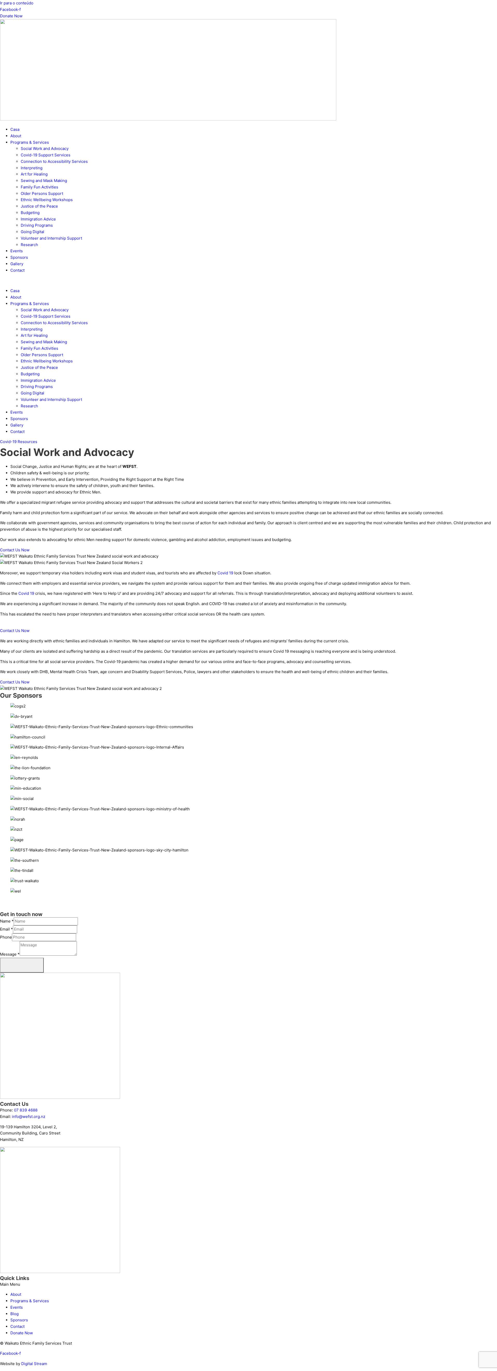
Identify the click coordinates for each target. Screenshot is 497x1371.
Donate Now (21, 1332)
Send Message (21, 965)
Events (16, 250)
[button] (248, 280)
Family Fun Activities (39, 187)
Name (7, 921)
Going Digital (32, 231)
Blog (14, 1313)
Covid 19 (225, 572)
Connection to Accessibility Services (54, 161)
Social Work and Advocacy (45, 148)
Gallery (16, 263)
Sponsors (19, 257)
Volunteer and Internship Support (51, 238)
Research (29, 244)
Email (6, 929)
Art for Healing (34, 174)
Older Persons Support (42, 193)
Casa (14, 129)
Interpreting (31, 167)
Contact (17, 270)
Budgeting (30, 212)
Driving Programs (37, 225)
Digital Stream (34, 1363)
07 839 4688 (26, 1110)
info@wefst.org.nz (28, 1116)
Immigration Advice (38, 219)
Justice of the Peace (39, 206)
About (15, 135)
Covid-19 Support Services (45, 155)
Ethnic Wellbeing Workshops (47, 199)
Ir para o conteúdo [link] (16, 3)
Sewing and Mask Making (44, 180)
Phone (6, 937)
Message (10, 954)
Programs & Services (29, 142)
